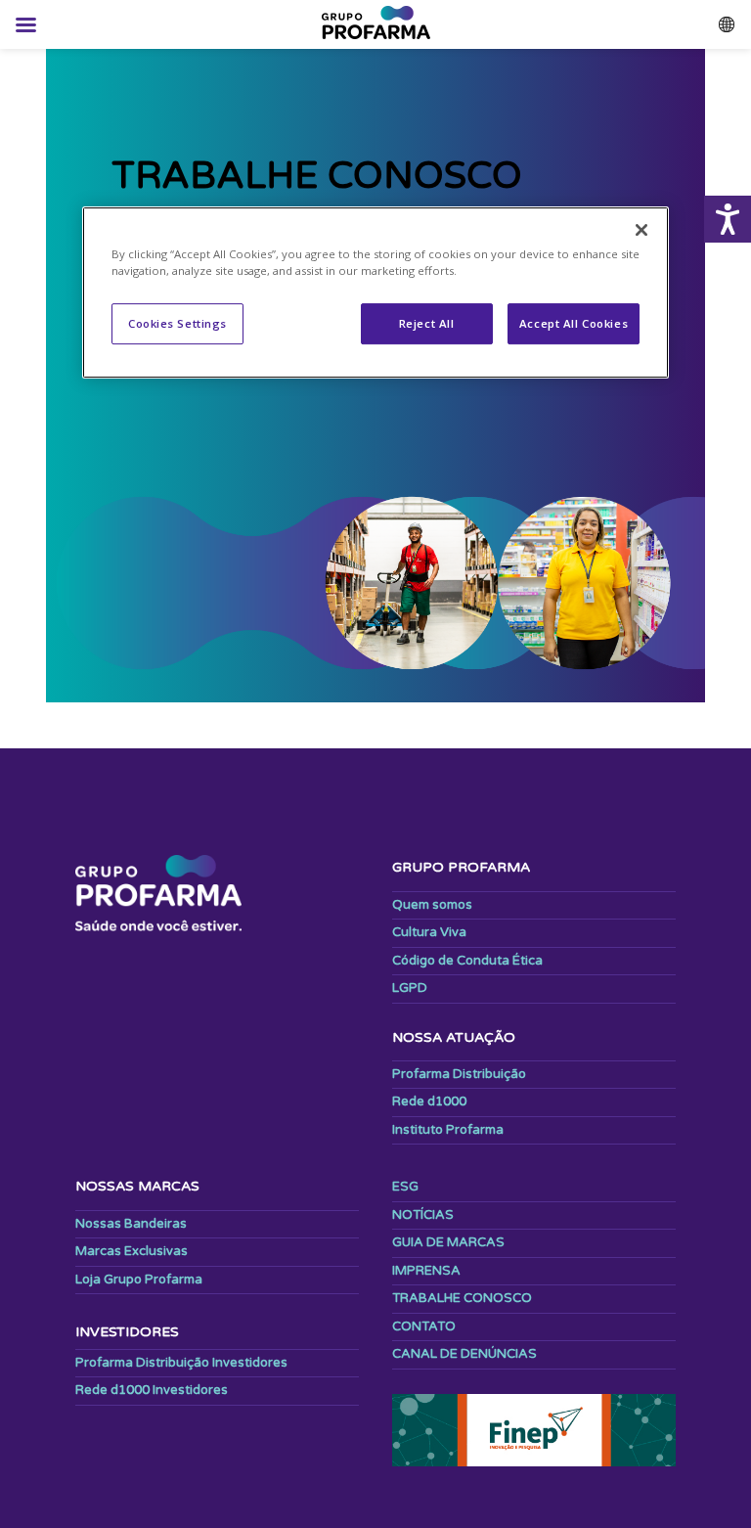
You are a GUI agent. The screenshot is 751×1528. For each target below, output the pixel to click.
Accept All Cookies (573, 324)
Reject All (427, 324)
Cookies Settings (177, 324)
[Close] (641, 229)
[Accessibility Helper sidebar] (727, 219)
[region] (375, 292)
